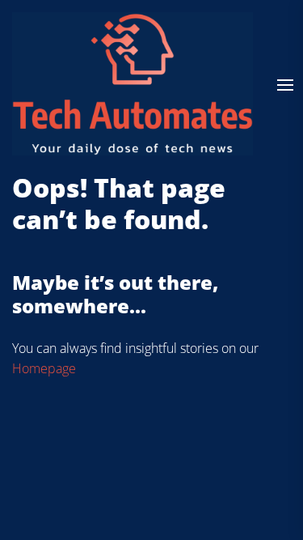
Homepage (44, 368)
